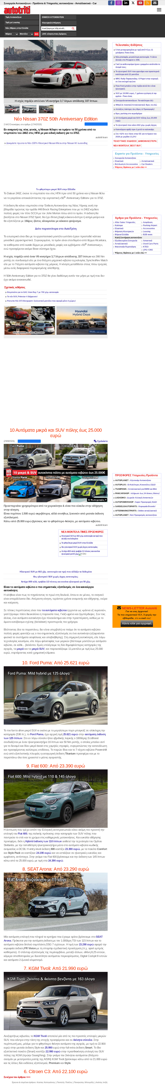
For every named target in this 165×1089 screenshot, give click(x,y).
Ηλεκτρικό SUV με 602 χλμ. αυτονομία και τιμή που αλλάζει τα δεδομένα (56, 571)
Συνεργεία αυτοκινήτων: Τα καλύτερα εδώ (134, 100)
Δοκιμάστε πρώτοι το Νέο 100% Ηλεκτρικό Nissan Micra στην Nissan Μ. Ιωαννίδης (46, 143)
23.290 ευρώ (86, 944)
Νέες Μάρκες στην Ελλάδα (16, 28)
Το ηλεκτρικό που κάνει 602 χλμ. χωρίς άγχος (136, 125)
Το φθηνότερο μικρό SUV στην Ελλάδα (55, 189)
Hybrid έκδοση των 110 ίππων (43, 841)
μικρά (20, 648)
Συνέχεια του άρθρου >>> (17, 1077)
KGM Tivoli (40, 1036)
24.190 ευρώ (43, 852)
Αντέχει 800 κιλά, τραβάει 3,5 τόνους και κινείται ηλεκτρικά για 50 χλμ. (55, 581)
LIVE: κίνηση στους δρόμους (54, 34)
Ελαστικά (119, 161)
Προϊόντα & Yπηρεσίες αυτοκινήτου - (34, 3)
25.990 (48, 1047)
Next (105, 71)
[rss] (147, 2)
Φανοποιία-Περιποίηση (125, 247)
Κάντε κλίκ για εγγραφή (136, 623)
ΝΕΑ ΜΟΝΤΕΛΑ (121, 145)
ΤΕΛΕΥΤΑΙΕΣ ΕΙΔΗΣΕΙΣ (125, 141)
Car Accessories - (83, 3)
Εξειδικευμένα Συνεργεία (126, 241)
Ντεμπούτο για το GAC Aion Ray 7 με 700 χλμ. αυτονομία (32, 292)
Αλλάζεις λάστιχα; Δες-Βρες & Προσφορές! (135, 109)
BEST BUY (135, 145)
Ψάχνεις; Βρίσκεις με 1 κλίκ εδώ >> (131, 253)
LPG (145, 250)
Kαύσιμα (119, 225)
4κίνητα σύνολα (82, 1039)
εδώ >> (131, 167)
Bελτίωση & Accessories (126, 164)
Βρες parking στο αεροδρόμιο (129, 113)
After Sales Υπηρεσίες (125, 222)
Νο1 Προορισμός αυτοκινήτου (136, 515)
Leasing (146, 231)
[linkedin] (126, 2)
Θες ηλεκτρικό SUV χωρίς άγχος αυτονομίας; (79, 547)
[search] (73, 28)
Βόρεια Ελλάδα (122, 234)
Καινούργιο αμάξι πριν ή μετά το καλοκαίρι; (135, 129)
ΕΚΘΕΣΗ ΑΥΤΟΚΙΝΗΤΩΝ (53, 17)
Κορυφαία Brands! (135, 506)
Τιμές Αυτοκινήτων (13, 17)
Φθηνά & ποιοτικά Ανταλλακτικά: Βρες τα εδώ (136, 105)
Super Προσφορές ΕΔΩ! (136, 502)
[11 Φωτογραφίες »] (56, 472)
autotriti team (102, 137)
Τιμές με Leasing (12, 22)
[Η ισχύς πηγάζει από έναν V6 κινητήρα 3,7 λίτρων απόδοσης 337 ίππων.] (56, 68)
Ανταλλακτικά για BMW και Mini (136, 489)
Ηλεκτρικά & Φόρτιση (51, 23)
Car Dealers (147, 164)
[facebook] (111, 2)
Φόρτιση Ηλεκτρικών (124, 231)
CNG (150, 250)
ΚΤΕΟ (145, 247)
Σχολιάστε (102, 441)
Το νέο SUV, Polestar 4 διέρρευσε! (22, 296)
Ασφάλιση (147, 222)
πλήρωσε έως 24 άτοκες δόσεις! (137, 493)
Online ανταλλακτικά (136, 511)
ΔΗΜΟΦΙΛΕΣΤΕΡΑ (147, 141)
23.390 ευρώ (72, 849)
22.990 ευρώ (53, 1051)
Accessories (149, 228)
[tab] (125, 141)
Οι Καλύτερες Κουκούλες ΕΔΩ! (135, 485)
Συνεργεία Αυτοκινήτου (125, 158)
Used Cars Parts (150, 244)
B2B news (147, 234)
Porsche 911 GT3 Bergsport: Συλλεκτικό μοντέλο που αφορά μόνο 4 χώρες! (41, 301)
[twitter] (133, 2)
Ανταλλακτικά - (64, 3)
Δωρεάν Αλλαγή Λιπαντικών (134, 498)
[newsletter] (155, 2)
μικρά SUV (38, 648)
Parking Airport (150, 225)
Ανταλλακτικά (147, 161)
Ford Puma (36, 734)
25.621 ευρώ (70, 734)
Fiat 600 (22, 833)
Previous (7, 71)
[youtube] (140, 2)
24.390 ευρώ (55, 860)
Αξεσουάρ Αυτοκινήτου (133, 480)
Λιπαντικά (147, 241)
